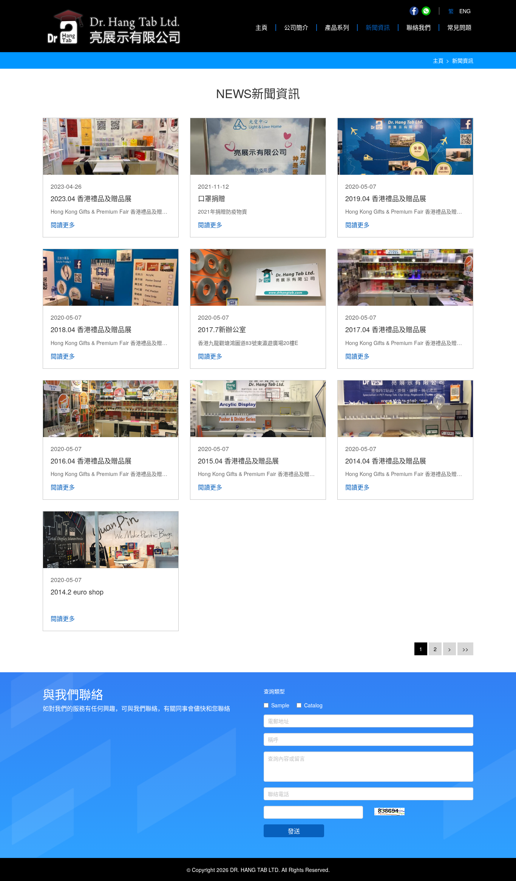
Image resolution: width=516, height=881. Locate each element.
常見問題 (459, 27)
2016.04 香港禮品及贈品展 (91, 460)
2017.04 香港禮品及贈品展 (385, 329)
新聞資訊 (378, 27)
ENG (465, 11)
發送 (294, 831)
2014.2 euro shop (77, 591)
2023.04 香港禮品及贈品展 (91, 198)
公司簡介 (296, 27)
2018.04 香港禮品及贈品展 (91, 329)
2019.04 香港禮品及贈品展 (385, 198)
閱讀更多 (63, 224)
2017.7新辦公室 (222, 329)
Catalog (313, 705)
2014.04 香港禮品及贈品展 (385, 460)
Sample (280, 705)
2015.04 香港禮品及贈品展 (238, 460)
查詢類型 (274, 691)
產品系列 (337, 27)
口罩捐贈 (211, 198)
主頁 (261, 27)
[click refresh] (389, 811)
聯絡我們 (418, 27)
